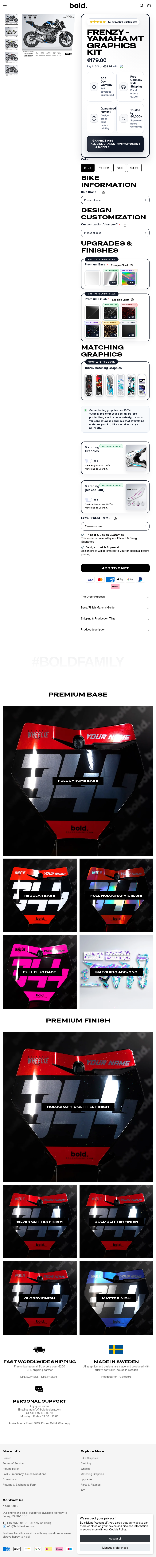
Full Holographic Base (116, 895)
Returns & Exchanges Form (19, 1484)
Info (83, 1490)
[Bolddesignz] (78, 5)
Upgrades (86, 1479)
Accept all (115, 1538)
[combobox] (115, 526)
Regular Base (39, 895)
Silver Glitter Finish (39, 1221)
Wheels (85, 1468)
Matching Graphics (92, 1474)
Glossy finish (39, 1298)
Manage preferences (115, 1547)
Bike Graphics (89, 1458)
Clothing (86, 1463)
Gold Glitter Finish (116, 1221)
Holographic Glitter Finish (78, 1106)
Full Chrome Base (78, 780)
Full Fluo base (39, 972)
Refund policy (11, 1468)
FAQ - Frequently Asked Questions (24, 1474)
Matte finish (116, 1298)
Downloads (10, 1479)
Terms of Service (13, 1463)
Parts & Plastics (91, 1484)
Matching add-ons (116, 972)
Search (7, 1458)
